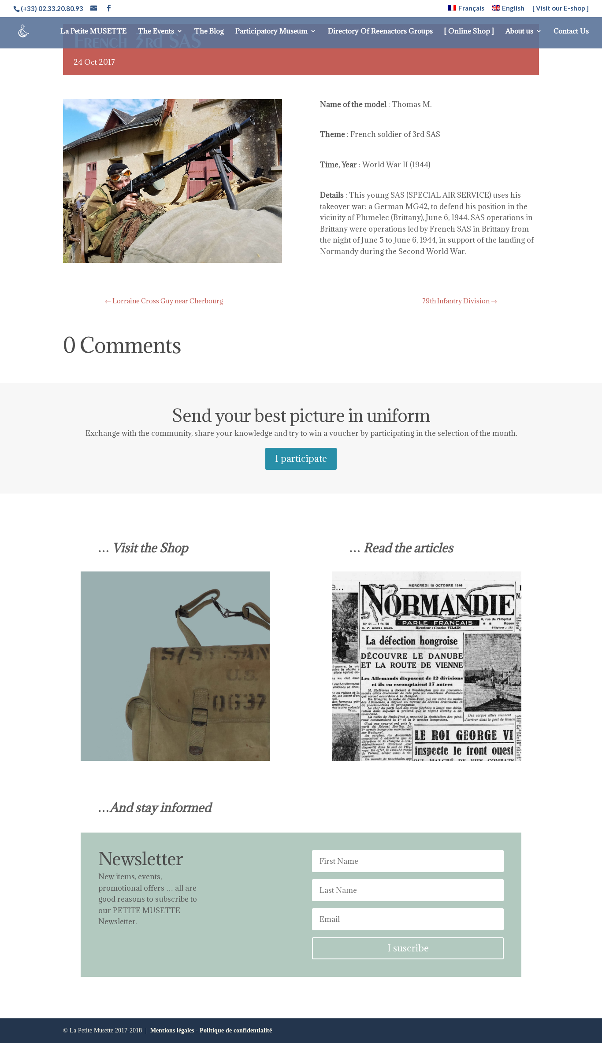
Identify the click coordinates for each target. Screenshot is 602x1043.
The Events (156, 31)
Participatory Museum (271, 31)
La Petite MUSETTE (93, 31)
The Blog (209, 31)
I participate (301, 458)
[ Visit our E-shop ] (560, 8)
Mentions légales (172, 1030)
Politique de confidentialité (236, 1030)
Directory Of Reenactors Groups (380, 31)
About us (519, 31)
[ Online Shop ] (469, 31)
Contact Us (571, 31)
